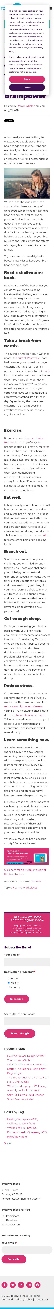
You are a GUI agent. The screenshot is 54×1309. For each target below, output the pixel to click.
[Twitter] (13, 1285)
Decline (27, 87)
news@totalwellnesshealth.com (21, 1198)
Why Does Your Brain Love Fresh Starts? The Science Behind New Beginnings (26, 1069)
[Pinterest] (37, 1285)
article (45, 535)
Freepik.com (36, 881)
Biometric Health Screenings (27, 1132)
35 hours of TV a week (25, 358)
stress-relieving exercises (29, 715)
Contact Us (41, 1299)
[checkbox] (28, 983)
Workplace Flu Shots (22, 1128)
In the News (17, 1136)
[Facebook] (5, 1285)
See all (8, 1143)
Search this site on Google (19, 1014)
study (46, 371)
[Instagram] (29, 1285)
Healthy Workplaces (25, 887)
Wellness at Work (21, 1123)
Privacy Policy (23, 1299)
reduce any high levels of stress (23, 706)
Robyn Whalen (26, 106)
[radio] (28, 979)
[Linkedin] (21, 1285)
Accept (27, 79)
